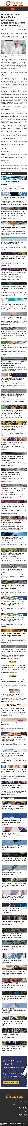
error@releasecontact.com (7, 168)
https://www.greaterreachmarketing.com (15, 157)
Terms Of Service (23, 1114)
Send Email (6, 151)
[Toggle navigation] (13, 9)
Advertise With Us (23, 1112)
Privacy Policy (23, 1115)
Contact (25, 1111)
